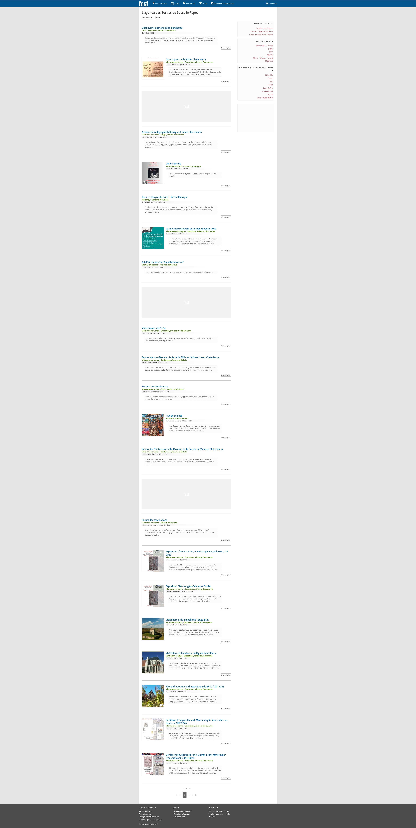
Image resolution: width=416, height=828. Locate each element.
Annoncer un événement (224, 3)
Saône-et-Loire (267, 91)
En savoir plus (225, 48)
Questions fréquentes (182, 814)
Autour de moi (161, 3)
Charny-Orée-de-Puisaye (263, 58)
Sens (271, 52)
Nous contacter (179, 817)
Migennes (269, 61)
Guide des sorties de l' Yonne (261, 34)
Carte (176, 3)
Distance (147, 18)
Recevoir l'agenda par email (262, 31)
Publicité (212, 817)
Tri (158, 18)
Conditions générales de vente (150, 819)
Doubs (270, 78)
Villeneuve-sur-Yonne (264, 46)
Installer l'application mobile (219, 814)
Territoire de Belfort (265, 98)
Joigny (270, 49)
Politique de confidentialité (149, 817)
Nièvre (270, 85)
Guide (204, 3)
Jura (271, 81)
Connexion (272, 3)
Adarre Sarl (146, 824)
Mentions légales (145, 811)
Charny (270, 55)
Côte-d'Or (269, 75)
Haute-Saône (267, 88)
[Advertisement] (186, 106)
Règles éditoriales (145, 814)
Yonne (270, 94)
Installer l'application (264, 28)
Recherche (190, 3)
